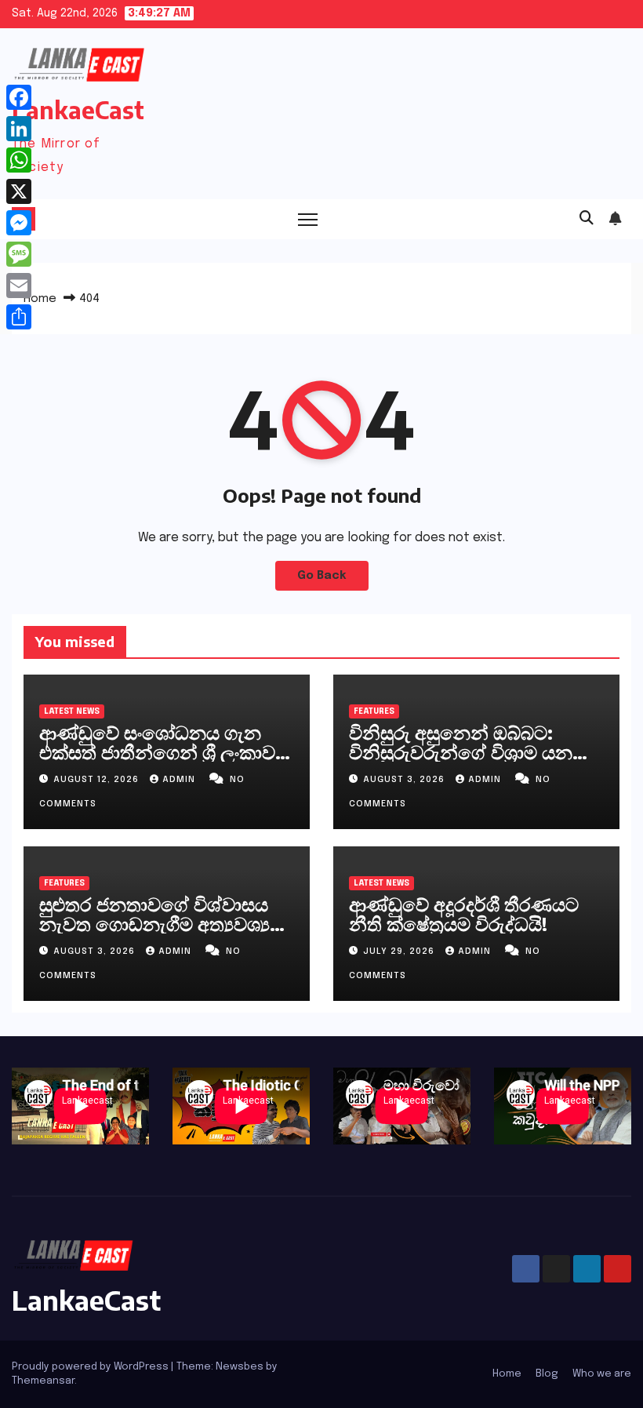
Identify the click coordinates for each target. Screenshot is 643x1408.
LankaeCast (78, 110)
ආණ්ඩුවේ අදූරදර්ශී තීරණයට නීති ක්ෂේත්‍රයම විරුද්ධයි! (464, 913)
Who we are (601, 1374)
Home (40, 299)
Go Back (322, 575)
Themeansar (43, 1381)
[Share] (19, 317)
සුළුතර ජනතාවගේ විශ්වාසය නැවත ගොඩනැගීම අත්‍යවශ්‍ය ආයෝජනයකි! (154, 923)
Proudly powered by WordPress (91, 1367)
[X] (19, 191)
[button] (586, 219)
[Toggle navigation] (308, 219)
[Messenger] (19, 222)
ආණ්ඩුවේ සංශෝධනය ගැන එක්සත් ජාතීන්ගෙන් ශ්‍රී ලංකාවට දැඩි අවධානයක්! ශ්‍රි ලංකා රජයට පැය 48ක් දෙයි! (165, 761)
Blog (547, 1374)
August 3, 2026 (405, 779)
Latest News (72, 711)
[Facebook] (19, 97)
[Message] (19, 254)
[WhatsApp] (19, 160)
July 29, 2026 (400, 951)
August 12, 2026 (97, 779)
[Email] (19, 285)
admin (180, 779)
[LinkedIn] (19, 128)
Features (374, 711)
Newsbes (239, 1367)
